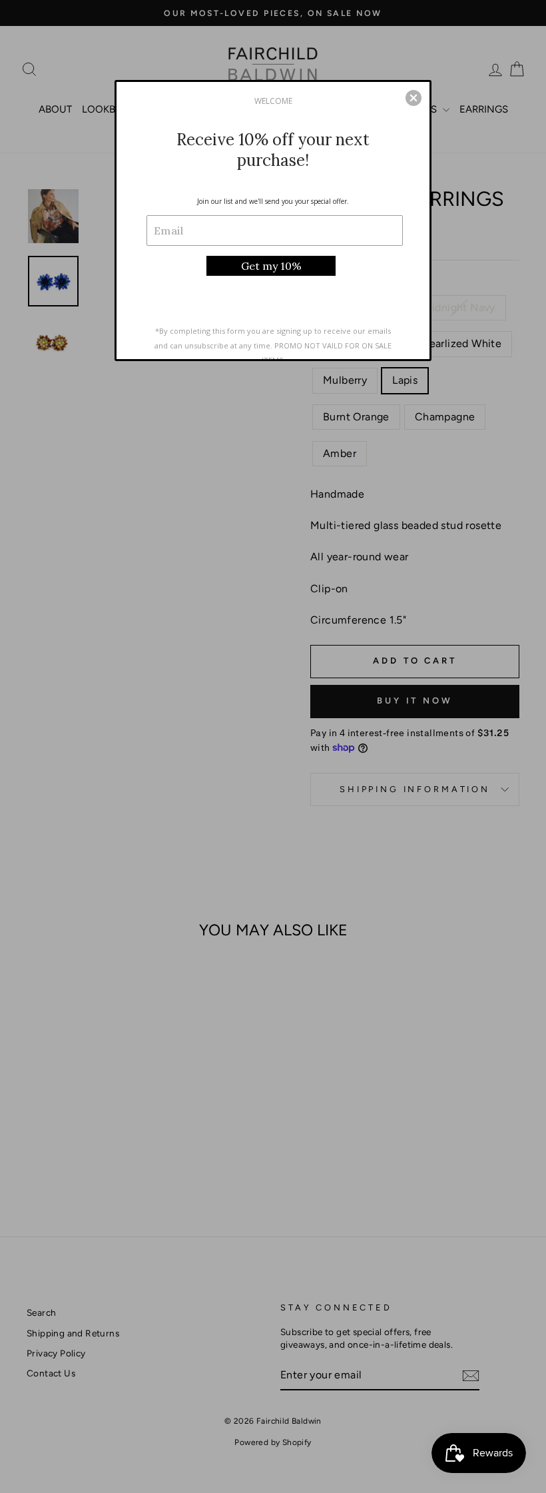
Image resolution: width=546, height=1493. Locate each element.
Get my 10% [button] (271, 265)
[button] (413, 98)
